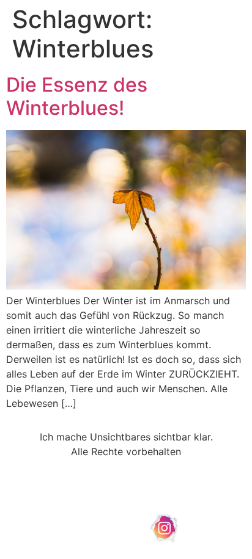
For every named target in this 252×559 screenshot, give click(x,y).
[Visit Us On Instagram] (165, 540)
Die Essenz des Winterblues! (76, 96)
